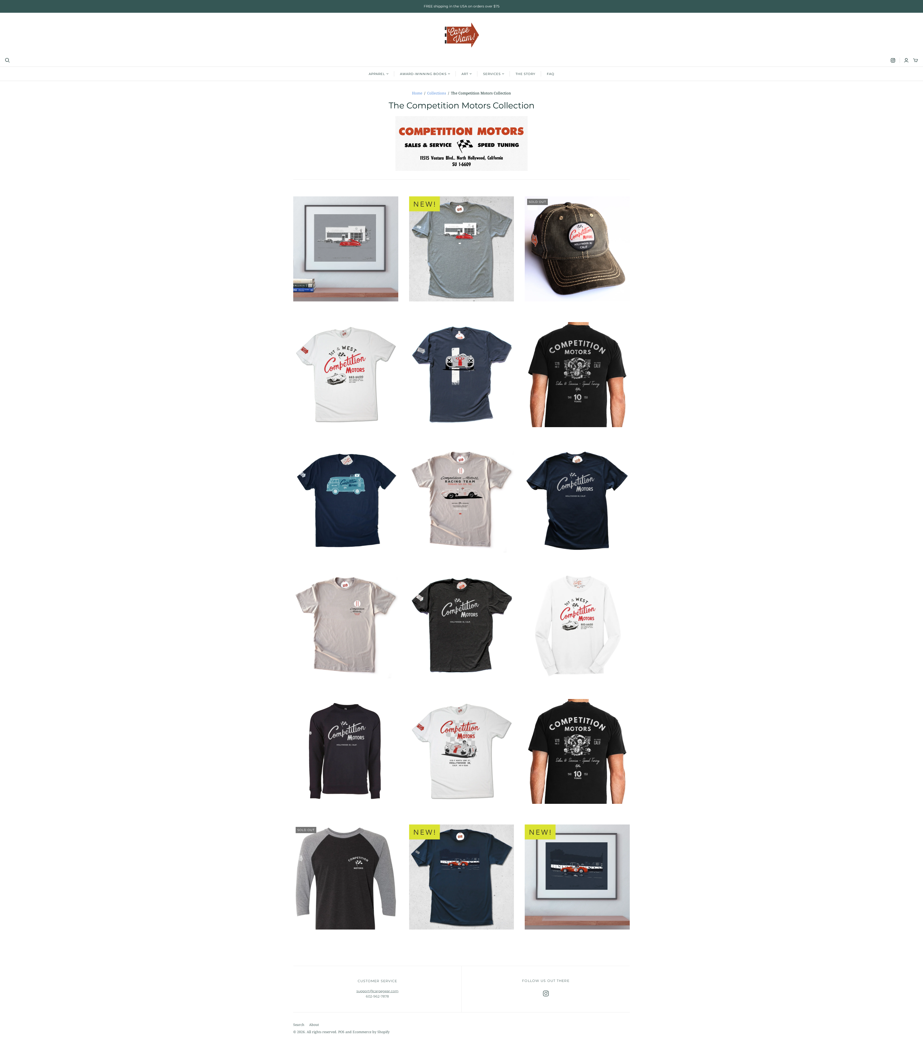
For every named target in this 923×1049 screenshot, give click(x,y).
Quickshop (318, 310)
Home (417, 93)
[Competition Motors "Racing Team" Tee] (461, 500)
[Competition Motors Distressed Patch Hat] (577, 248)
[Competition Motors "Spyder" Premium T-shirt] (461, 751)
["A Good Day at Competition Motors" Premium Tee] (461, 248)
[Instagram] (893, 60)
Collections (436, 93)
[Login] (906, 60)
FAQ (550, 74)
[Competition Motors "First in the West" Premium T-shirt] (345, 374)
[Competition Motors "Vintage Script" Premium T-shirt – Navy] (577, 500)
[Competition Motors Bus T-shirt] (345, 500)
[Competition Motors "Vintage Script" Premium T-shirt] (461, 625)
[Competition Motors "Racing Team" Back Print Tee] (345, 625)
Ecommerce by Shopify (371, 1032)
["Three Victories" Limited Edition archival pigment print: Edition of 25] (577, 877)
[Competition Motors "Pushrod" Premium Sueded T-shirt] (577, 374)
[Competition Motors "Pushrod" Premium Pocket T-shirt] (577, 751)
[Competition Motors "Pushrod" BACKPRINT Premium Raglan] (345, 877)
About (314, 1024)
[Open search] (7, 60)
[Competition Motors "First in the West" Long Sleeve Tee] (577, 625)
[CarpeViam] (461, 35)
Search (298, 1024)
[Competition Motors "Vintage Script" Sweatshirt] (345, 751)
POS (341, 1032)
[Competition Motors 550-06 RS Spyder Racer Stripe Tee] (461, 374)
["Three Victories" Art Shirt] (461, 877)
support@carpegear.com (377, 991)
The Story (525, 74)
